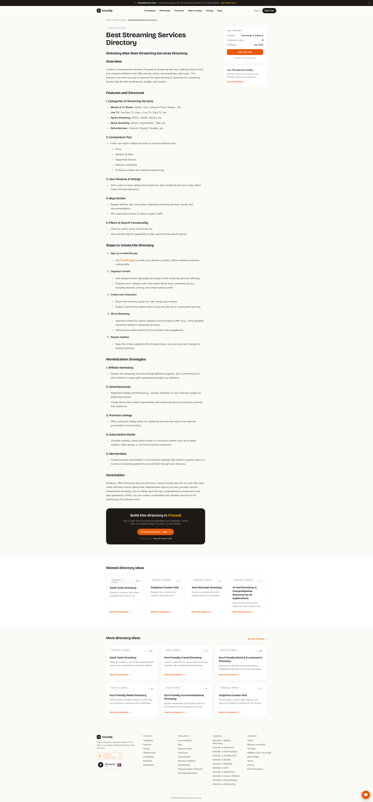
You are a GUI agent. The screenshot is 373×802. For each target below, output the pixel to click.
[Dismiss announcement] (369, 3)
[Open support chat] (366, 795)
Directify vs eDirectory (223, 747)
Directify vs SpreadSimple (225, 780)
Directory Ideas (119, 20)
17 (206, 651)
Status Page (253, 756)
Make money (195, 10)
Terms (250, 761)
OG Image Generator (187, 773)
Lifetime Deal (149, 752)
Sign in (257, 10)
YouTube (251, 748)
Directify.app (127, 260)
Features (179, 10)
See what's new (228, 3)
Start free (269, 10)
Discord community (256, 744)
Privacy (250, 765)
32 (137, 581)
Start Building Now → (236, 81)
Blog (219, 10)
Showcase (164, 10)
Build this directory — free (154, 532)
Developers (148, 765)
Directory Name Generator (190, 769)
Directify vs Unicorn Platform (226, 776)
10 (260, 651)
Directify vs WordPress (223, 772)
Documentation (185, 740)
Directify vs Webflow (222, 763)
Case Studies (184, 756)
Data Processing (255, 769)
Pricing (209, 10)
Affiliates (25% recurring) (259, 752)
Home (108, 20)
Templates (149, 10)
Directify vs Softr (221, 768)
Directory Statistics (187, 761)
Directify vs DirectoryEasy (225, 751)
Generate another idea (162, 538)
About (250, 740)
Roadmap (147, 761)
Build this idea (245, 52)
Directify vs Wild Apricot (224, 784)
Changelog (148, 756)
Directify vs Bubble (222, 759)
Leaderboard (184, 765)
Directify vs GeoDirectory (224, 755)
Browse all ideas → (257, 638)
